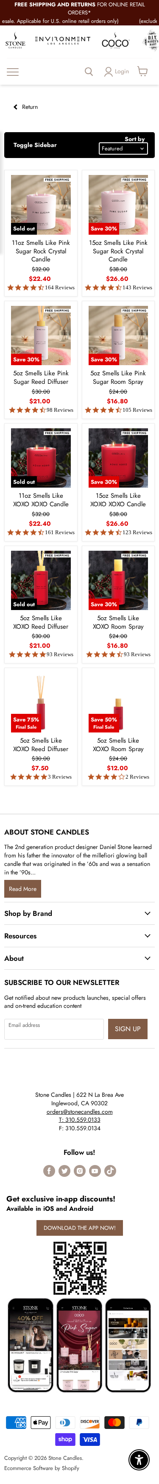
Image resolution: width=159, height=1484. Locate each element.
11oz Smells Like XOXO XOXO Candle (41, 500)
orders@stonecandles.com (80, 1111)
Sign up (128, 1029)
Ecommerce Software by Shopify (41, 1468)
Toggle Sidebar (35, 145)
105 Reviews (137, 410)
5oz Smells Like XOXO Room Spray (118, 622)
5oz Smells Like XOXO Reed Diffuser (40, 622)
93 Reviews (60, 654)
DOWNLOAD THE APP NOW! (80, 1228)
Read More (22, 889)
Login (122, 71)
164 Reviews (60, 287)
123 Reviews (137, 532)
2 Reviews (137, 777)
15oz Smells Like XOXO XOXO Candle (118, 500)
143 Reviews (137, 287)
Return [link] (29, 107)
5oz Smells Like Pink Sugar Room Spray (118, 377)
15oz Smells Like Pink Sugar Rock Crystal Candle (118, 251)
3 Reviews (60, 777)
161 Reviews (60, 532)
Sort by (135, 139)
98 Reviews (60, 410)
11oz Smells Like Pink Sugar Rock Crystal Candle (41, 251)
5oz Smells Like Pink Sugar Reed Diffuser (41, 377)
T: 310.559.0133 (79, 1119)
